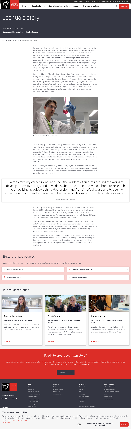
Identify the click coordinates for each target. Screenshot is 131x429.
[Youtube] (6, 398)
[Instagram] (9, 398)
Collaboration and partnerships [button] (58, 6)
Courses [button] (25, 6)
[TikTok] (17, 398)
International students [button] (91, 6)
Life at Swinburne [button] (38, 6)
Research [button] (77, 6)
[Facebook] (2, 398)
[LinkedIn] (13, 398)
